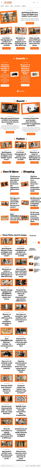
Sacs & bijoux (11, 171)
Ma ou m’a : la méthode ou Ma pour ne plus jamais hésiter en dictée (25, 69)
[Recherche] (35, 2)
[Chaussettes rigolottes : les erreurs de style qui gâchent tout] (21, 331)
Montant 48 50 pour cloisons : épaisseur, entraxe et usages (6, 389)
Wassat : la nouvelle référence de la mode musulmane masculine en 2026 (6, 319)
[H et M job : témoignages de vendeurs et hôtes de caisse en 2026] (6, 31)
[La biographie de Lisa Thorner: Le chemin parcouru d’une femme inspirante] (30, 257)
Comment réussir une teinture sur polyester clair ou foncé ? (21, 389)
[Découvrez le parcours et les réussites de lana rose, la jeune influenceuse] (21, 444)
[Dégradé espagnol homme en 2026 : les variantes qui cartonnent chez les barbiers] (10, 108)
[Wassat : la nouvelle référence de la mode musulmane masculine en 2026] (7, 307)
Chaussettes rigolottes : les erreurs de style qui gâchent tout (21, 342)
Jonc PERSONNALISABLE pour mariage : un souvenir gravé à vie (17, 217)
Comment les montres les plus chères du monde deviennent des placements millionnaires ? (15, 183)
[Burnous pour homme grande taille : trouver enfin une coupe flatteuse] (7, 399)
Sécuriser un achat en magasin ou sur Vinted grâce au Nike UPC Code (20, 41)
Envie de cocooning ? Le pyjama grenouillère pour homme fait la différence (7, 433)
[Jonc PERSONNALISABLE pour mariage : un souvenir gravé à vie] (5, 218)
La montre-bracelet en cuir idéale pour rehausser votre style (37, 264)
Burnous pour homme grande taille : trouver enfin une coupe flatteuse (6, 410)
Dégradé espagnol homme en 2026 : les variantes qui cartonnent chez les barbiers (10, 121)
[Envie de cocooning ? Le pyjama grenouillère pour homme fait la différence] (7, 421)
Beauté (20, 101)
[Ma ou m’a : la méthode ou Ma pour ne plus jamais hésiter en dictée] (14, 74)
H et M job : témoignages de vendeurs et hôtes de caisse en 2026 (6, 41)
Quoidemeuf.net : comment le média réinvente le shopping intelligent (21, 432)
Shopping (28, 171)
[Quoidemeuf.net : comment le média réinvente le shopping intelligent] (25, 202)
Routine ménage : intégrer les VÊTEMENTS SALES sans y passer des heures (7, 294)
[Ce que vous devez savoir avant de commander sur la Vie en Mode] (25, 218)
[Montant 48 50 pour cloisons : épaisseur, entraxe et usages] (35, 74)
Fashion (20, 138)
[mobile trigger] (2, 2)
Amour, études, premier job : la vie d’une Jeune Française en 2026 (37, 271)
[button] (17, 91)
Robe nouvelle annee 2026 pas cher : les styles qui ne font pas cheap (34, 41)
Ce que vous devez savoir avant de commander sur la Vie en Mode (35, 217)
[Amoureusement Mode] (7, 2)
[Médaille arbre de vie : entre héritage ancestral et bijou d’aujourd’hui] (21, 399)
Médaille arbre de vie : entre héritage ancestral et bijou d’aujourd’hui (21, 410)
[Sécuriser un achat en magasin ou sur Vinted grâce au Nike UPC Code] (21, 31)
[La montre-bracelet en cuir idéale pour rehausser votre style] (31, 263)
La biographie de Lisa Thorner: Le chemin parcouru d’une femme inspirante (37, 258)
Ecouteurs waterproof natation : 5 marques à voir (5, 68)
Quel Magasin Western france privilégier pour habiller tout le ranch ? (30, 14)
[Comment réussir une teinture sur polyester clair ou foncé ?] (21, 378)
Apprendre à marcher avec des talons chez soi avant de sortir (6, 455)
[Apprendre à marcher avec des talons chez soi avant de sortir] (7, 444)
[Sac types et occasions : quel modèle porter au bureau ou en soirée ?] (5, 203)
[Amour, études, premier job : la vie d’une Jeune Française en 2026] (31, 270)
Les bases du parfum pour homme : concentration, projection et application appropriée (31, 122)
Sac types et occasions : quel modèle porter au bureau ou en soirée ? (15, 202)
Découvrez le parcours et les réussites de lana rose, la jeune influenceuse (21, 455)
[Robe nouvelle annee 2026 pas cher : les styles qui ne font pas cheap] (34, 31)
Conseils (20, 58)
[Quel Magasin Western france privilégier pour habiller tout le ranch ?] (6, 145)
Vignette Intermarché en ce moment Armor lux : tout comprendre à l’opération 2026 (35, 183)
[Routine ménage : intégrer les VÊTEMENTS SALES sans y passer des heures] (7, 282)
